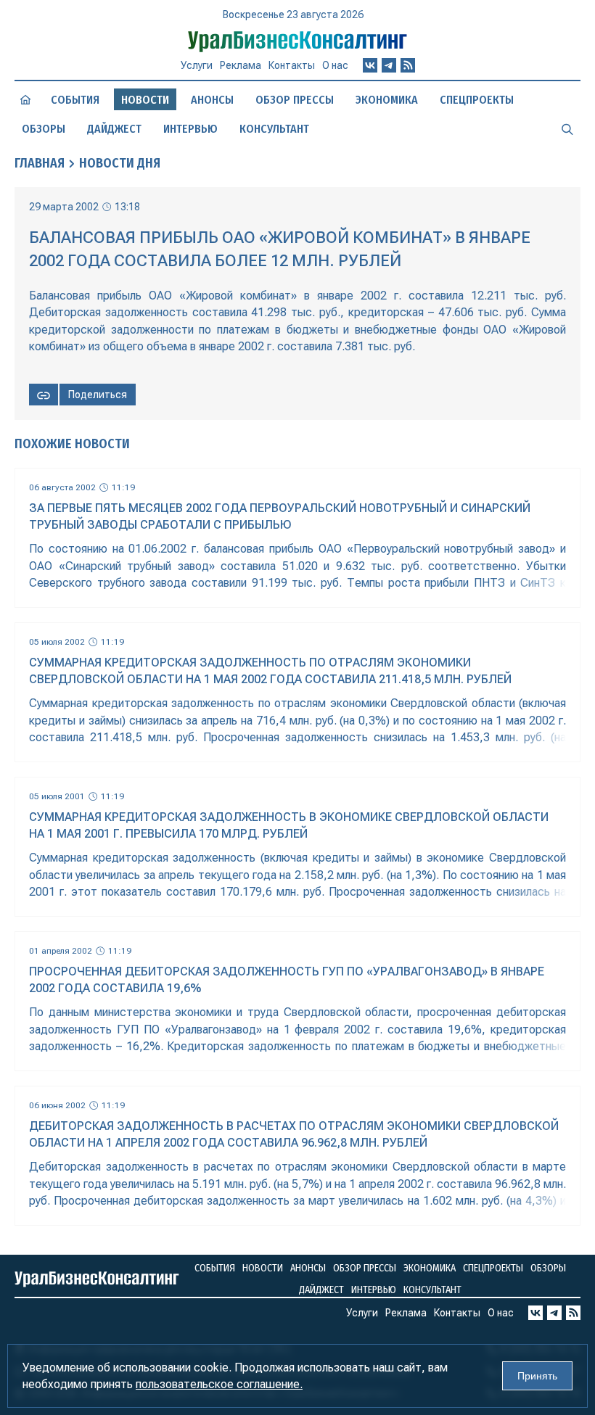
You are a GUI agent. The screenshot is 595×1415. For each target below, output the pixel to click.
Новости (262, 1268)
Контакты (291, 65)
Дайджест (114, 129)
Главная (40, 163)
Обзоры (43, 129)
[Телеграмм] (389, 65)
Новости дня (119, 163)
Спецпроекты (477, 100)
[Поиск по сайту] (567, 128)
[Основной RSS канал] (408, 65)
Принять (537, 1376)
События (75, 100)
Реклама (240, 65)
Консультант (274, 129)
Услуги (197, 65)
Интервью (190, 129)
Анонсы (212, 100)
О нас (335, 65)
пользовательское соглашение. (219, 1384)
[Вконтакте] (370, 65)
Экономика (387, 100)
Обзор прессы (294, 100)
